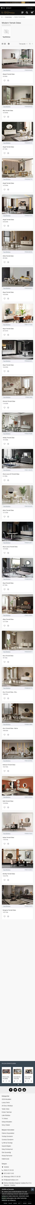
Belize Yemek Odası (8, 837)
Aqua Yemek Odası (8, 292)
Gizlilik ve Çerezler (22, 1200)
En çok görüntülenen (9, 1063)
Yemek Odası (8, 17)
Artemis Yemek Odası (9, 401)
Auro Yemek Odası (8, 655)
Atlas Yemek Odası (8, 619)
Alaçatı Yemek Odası (9, 74)
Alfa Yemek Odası (8, 110)
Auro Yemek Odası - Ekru (10, 692)
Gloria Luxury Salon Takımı (6, 1077)
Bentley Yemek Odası (9, 874)
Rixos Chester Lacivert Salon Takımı (28, 1077)
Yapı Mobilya (6, 70)
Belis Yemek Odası (8, 801)
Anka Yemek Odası (8, 256)
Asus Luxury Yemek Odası (10, 546)
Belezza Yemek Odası (9, 764)
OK (32, 1189)
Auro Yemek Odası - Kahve (10, 728)
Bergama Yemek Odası (9, 910)
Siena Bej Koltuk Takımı (17, 1077)
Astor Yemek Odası (8, 510)
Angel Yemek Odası (8, 147)
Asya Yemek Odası (8, 583)
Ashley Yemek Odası (8, 437)
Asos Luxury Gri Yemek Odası (11, 474)
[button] (16, 1084)
